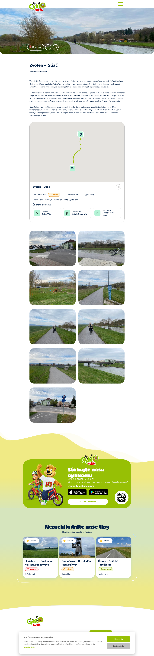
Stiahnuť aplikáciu (88, 502)
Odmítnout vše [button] (118, 646)
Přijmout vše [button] (118, 639)
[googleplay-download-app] (98, 492)
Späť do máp (35, 47)
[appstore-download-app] (77, 492)
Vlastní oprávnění (29, 647)
